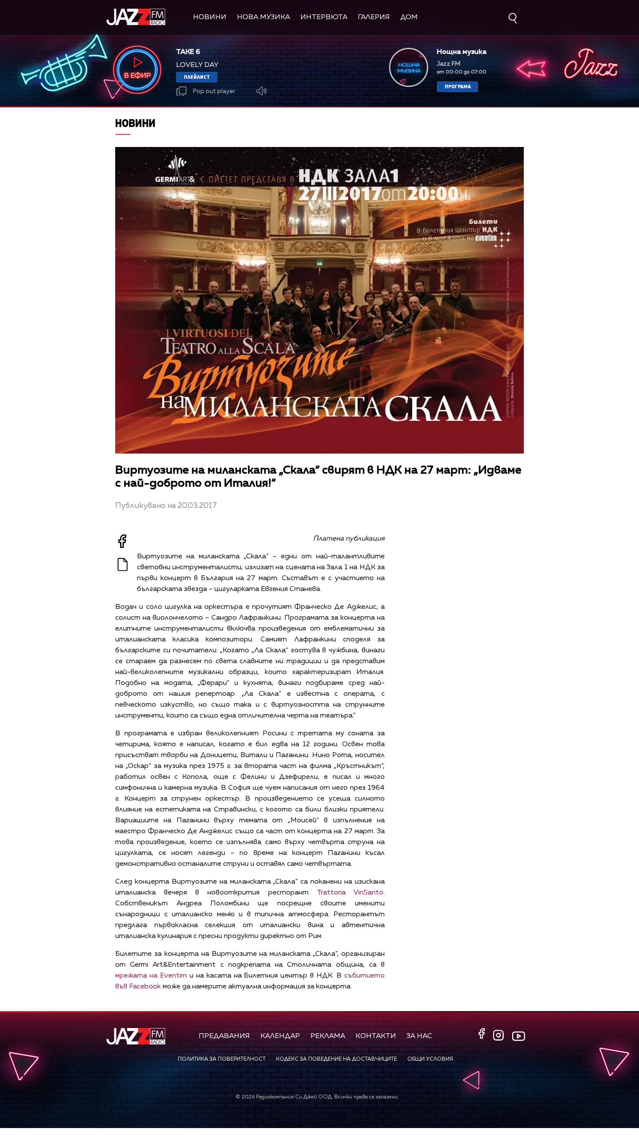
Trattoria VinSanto (350, 892)
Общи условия (430, 1059)
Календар (280, 1036)
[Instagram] (499, 1036)
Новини (209, 17)
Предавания (224, 1036)
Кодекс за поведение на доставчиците (336, 1059)
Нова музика (263, 17)
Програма (458, 86)
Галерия (374, 17)
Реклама (327, 1036)
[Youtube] (518, 1035)
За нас (419, 1036)
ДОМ (409, 17)
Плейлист (197, 76)
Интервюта (323, 17)
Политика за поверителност (222, 1059)
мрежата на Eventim (151, 975)
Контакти (376, 1036)
